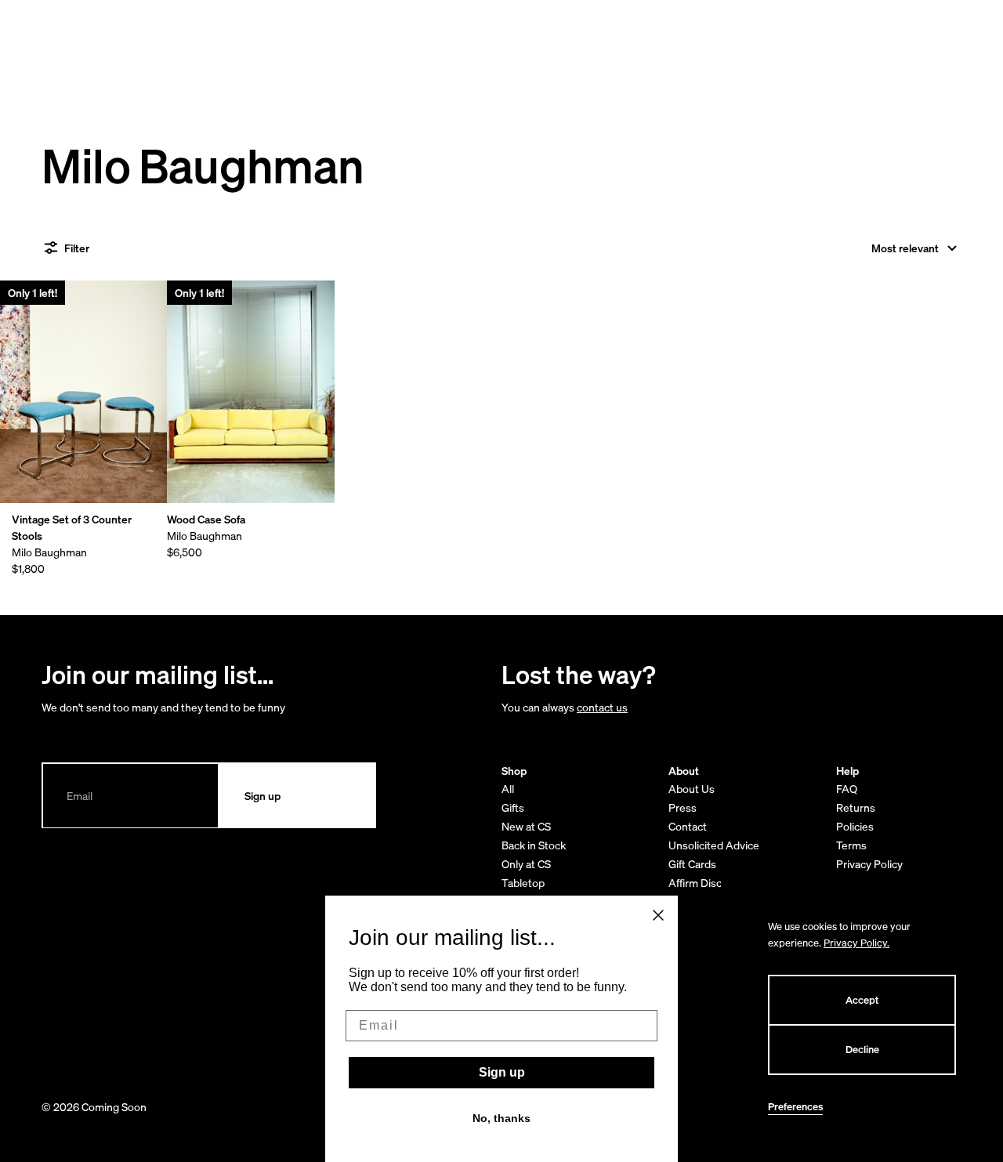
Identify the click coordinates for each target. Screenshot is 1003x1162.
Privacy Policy (869, 863)
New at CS (526, 826)
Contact (687, 826)
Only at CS (526, 863)
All (508, 788)
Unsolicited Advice (713, 845)
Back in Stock (534, 845)
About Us (691, 788)
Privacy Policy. (856, 943)
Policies (855, 826)
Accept (861, 1000)
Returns (855, 807)
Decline (862, 1049)
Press (682, 807)
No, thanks (501, 1118)
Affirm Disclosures (713, 882)
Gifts (513, 807)
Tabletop (523, 882)
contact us (602, 707)
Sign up (502, 1072)
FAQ (846, 788)
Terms (851, 845)
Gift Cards (692, 863)
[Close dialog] (658, 915)
